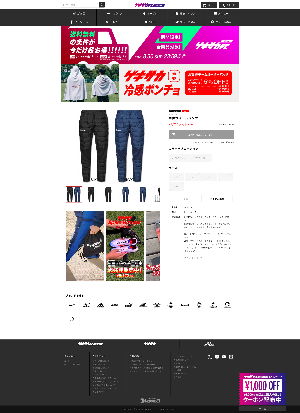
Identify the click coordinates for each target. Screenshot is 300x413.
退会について (98, 392)
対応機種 (177, 370)
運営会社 (177, 377)
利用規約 (177, 363)
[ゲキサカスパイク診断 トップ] (209, 346)
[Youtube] (224, 358)
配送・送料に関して (101, 361)
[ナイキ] (73, 305)
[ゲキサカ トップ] (150, 345)
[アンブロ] (157, 305)
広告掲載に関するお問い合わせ (143, 364)
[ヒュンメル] (185, 305)
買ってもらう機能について (104, 385)
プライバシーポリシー (183, 356)
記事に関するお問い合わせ (141, 361)
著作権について (180, 373)
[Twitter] (210, 358)
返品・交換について (101, 371)
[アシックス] (115, 305)
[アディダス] (101, 305)
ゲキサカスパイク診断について (106, 388)
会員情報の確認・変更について (106, 378)
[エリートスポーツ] (227, 305)
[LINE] (231, 358)
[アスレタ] (171, 305)
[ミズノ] (87, 305)
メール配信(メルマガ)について (106, 381)
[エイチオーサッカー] (73, 319)
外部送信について (181, 360)
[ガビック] (199, 305)
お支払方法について (101, 367)
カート (67, 361)
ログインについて (100, 374)
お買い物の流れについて (103, 364)
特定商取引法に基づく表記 (185, 366)
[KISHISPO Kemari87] (150, 401)
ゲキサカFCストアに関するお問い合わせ (147, 367)
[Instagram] (217, 358)
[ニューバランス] (143, 305)
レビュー (185, 198)
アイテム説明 (217, 198)
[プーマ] (129, 305)
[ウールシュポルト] (213, 305)
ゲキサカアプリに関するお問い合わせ (145, 371)
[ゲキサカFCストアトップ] (91, 345)
